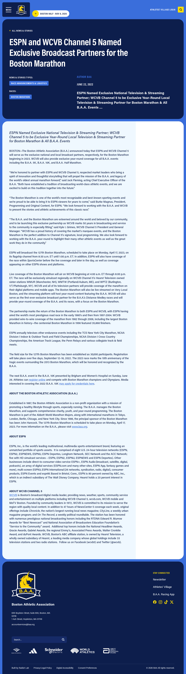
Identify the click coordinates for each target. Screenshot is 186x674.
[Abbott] (110, 650)
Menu (8, 9)
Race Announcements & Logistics (29, 83)
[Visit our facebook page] (155, 601)
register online (37, 379)
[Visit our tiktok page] (166, 601)
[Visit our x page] (172, 601)
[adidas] (33, 650)
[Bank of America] (16, 650)
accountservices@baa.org (23, 624)
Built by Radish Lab (20, 667)
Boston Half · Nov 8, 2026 (53, 13)
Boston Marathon (20, 97)
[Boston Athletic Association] (21, 10)
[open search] (181, 9)
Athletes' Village (162, 587)
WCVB (13, 495)
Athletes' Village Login (163, 9)
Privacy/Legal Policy (43, 667)
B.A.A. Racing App (163, 594)
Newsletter (159, 579)
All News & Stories (22, 30)
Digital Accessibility (64, 667)
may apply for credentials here (76, 383)
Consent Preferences (87, 667)
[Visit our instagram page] (160, 601)
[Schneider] (54, 650)
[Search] (63, 639)
